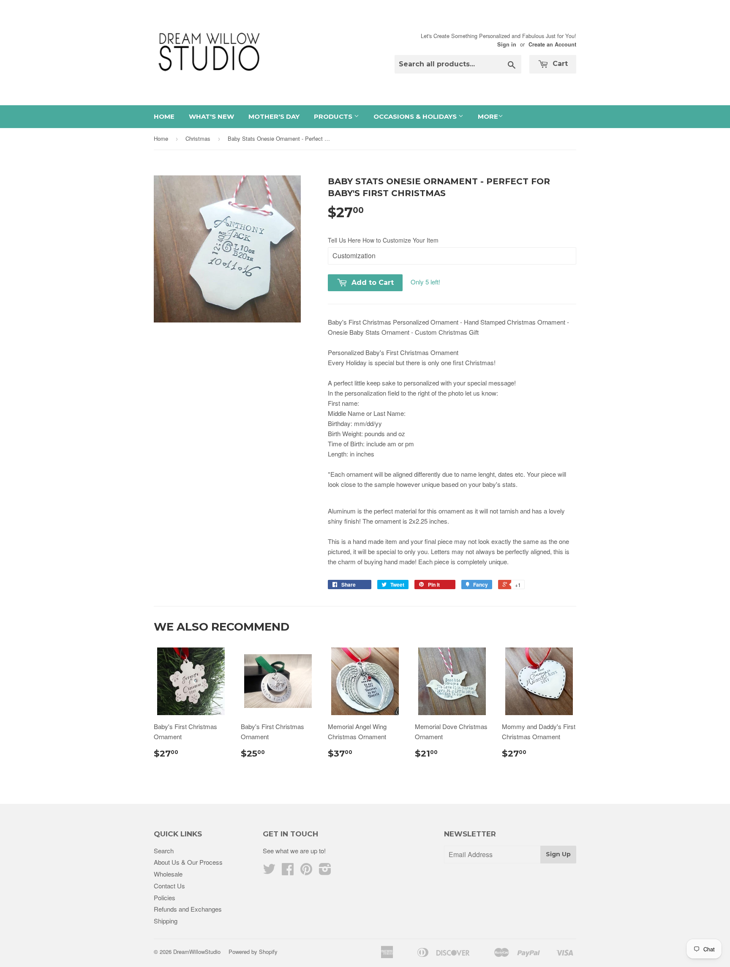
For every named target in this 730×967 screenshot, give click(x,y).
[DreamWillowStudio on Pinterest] (306, 871)
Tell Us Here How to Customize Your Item (383, 240)
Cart (559, 64)
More (488, 116)
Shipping (165, 920)
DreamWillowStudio (197, 952)
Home (164, 116)
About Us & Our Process (188, 862)
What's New (211, 116)
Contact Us (169, 885)
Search (164, 850)
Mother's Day (274, 116)
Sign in (506, 44)
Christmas (197, 138)
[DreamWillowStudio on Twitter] (269, 871)
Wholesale (168, 873)
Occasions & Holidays (415, 116)
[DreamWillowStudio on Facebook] (287, 871)
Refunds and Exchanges (188, 908)
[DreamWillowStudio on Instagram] (325, 871)
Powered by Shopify (253, 952)
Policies (164, 897)
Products (334, 116)
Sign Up (558, 854)
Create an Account (552, 44)
